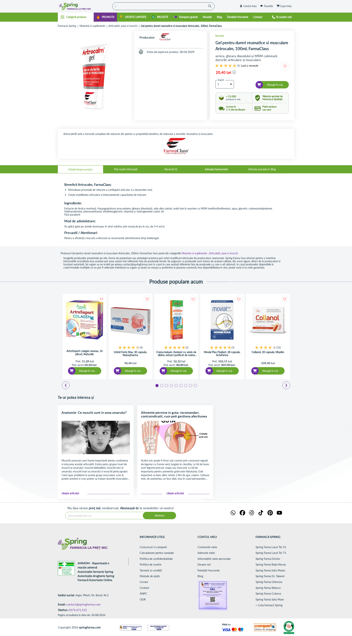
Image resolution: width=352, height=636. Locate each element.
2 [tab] (161, 385)
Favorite (268, 6)
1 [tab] (156, 385)
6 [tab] (180, 385)
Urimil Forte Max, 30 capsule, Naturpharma (130, 354)
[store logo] (84, 6)
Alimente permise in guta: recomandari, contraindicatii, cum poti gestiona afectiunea (174, 414)
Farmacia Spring (67, 25)
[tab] (80, 169)
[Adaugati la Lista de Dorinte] (101, 299)
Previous (68, 385)
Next (287, 385)
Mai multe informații (125, 169)
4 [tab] (171, 385)
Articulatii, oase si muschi (122, 25)
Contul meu (250, 6)
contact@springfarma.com (83, 604)
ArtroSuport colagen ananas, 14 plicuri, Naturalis (85, 353)
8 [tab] (190, 385)
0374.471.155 (78, 610)
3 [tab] (166, 385)
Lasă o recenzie (249, 65)
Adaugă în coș (87, 370)
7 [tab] (185, 385)
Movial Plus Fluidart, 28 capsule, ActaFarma (222, 354)
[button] (234, 72)
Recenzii (170, 169)
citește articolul (70, 493)
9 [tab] (195, 385)
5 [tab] (176, 385)
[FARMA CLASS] (165, 37)
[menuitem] (105, 17)
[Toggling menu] (76, 17)
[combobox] (163, 6)
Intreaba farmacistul (216, 169)
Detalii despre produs (80, 169)
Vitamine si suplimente (92, 25)
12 (278, 347)
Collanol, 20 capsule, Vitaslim (268, 352)
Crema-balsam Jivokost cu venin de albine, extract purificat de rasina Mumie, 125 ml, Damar (176, 354)
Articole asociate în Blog (262, 169)
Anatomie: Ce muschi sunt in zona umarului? (94, 413)
